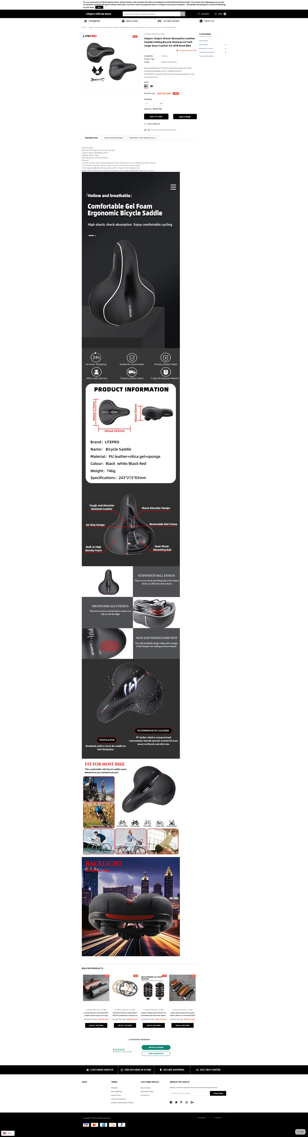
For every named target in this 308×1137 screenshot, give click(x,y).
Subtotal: (148, 109)
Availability (148, 56)
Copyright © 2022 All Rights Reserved (96, 1118)
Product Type (149, 59)
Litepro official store (98, 14)
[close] (224, 4)
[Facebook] (171, 1102)
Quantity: (148, 99)
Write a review (156, 1047)
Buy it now (185, 117)
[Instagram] (187, 1102)
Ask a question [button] (156, 1053)
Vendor (147, 62)
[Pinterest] (182, 1102)
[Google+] (192, 1102)
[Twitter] (177, 1102)
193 (149, 130)
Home (84, 27)
